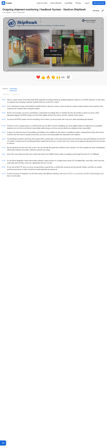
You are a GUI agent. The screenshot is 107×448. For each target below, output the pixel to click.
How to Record (56, 3)
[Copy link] (102, 10)
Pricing (78, 3)
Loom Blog (68, 3)
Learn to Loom (42, 3)
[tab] (5, 89)
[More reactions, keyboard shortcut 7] (68, 77)
